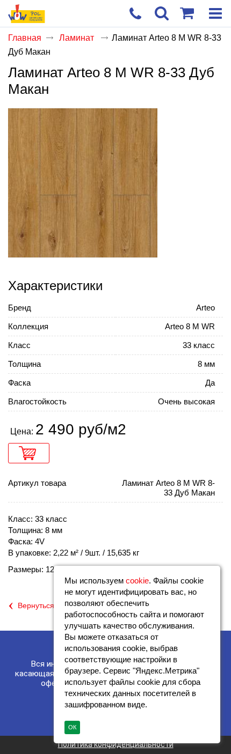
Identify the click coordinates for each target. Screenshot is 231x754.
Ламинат (77, 37)
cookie (137, 580)
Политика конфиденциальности (116, 744)
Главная (24, 37)
